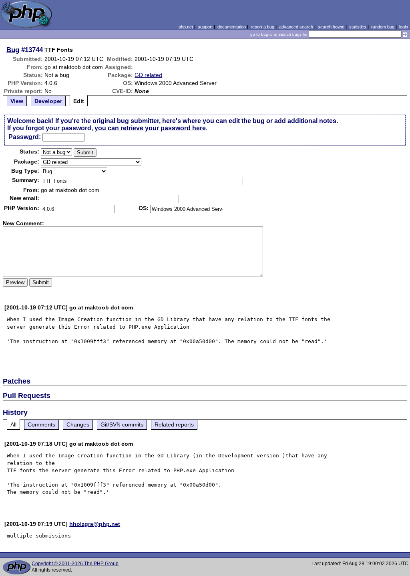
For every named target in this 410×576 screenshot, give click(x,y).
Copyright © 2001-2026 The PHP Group (75, 563)
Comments (41, 424)
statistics (357, 26)
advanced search (296, 26)
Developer (48, 101)
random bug (382, 26)
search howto (331, 26)
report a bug (262, 26)
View (16, 101)
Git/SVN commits (121, 424)
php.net (186, 26)
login (403, 26)
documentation (231, 26)
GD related (148, 75)
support (205, 26)
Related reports (174, 424)
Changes (77, 424)
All (13, 424)
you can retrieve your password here (150, 128)
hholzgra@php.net (94, 524)
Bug (12, 50)
